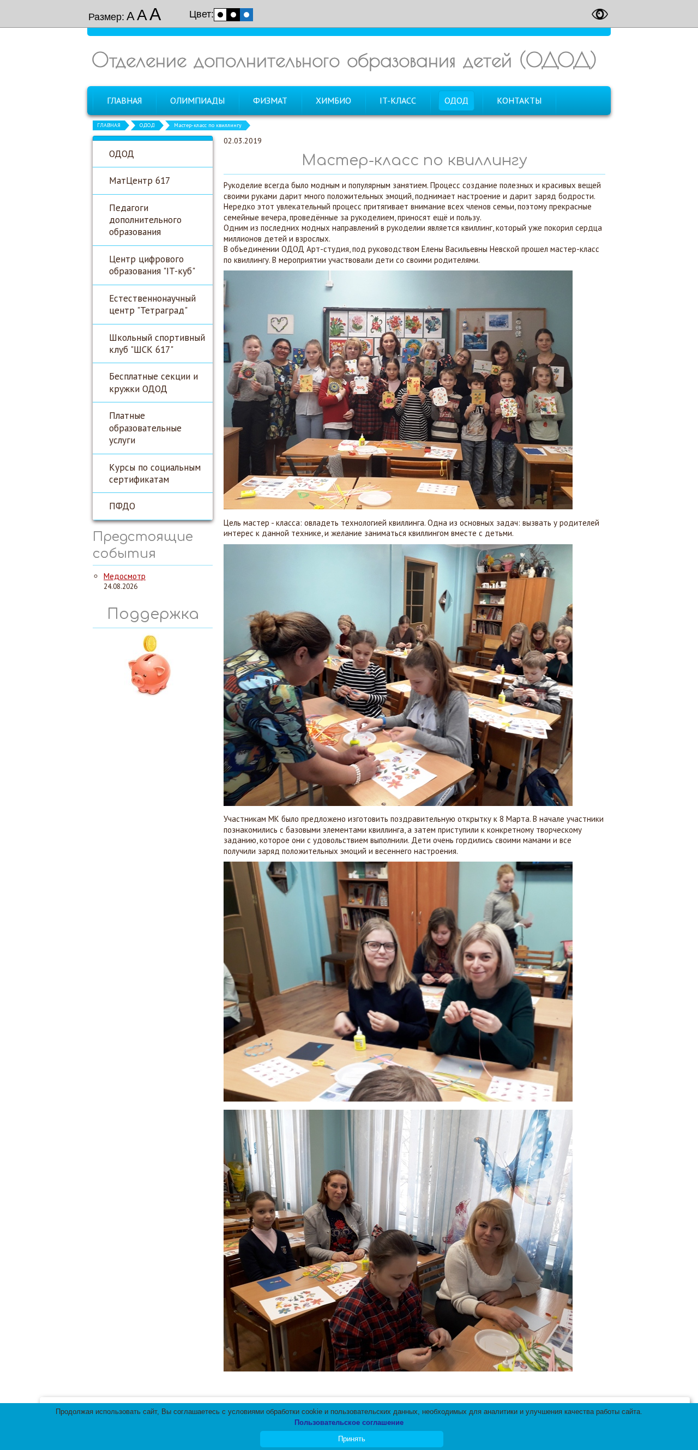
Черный (233, 14)
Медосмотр (125, 576)
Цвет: (201, 14)
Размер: (106, 16)
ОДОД (147, 125)
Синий (246, 14)
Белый (220, 14)
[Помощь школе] (153, 695)
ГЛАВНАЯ (109, 125)
